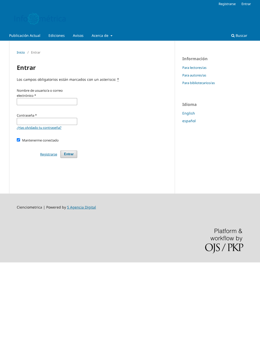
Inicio (21, 52)
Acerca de (100, 35)
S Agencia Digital (81, 207)
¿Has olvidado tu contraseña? (39, 127)
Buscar (241, 35)
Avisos (78, 35)
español (189, 120)
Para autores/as (194, 75)
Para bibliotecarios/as (198, 83)
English (188, 113)
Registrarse (227, 4)
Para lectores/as (194, 67)
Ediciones (56, 35)
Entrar (246, 4)
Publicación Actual (24, 35)
